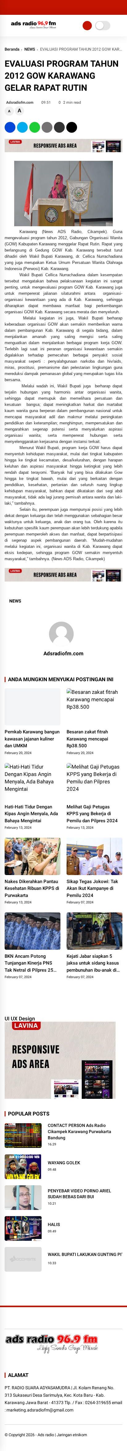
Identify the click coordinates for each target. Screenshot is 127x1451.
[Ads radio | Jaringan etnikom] (34, 30)
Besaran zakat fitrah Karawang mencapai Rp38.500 (87, 738)
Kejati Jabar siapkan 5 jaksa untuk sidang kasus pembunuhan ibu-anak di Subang (93, 963)
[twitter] (22, 127)
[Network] (87, 25)
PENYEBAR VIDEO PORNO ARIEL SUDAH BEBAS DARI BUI (79, 1193)
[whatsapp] (34, 127)
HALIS (54, 1224)
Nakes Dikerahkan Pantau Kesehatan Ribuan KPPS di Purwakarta (32, 888)
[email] (59, 127)
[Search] (120, 7)
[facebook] (10, 127)
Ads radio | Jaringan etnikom (62, 1434)
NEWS (29, 49)
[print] (47, 127)
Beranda (12, 49)
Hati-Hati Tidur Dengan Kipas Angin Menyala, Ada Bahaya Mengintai (31, 813)
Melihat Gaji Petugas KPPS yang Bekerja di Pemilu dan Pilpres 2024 (92, 813)
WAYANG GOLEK (64, 1162)
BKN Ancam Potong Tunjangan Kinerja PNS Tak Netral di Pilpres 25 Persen (29, 963)
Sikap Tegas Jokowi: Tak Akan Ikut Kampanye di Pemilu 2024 (92, 888)
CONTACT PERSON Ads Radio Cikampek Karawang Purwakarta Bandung (79, 1131)
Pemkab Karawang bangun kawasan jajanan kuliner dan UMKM (32, 738)
